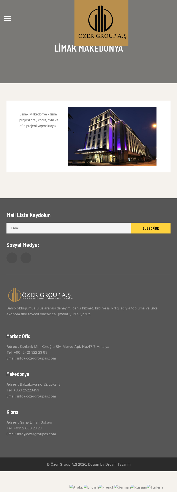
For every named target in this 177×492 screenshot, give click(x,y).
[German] (122, 487)
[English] (91, 487)
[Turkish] (155, 487)
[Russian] (139, 487)
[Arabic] (77, 487)
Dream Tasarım (118, 464)
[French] (106, 487)
